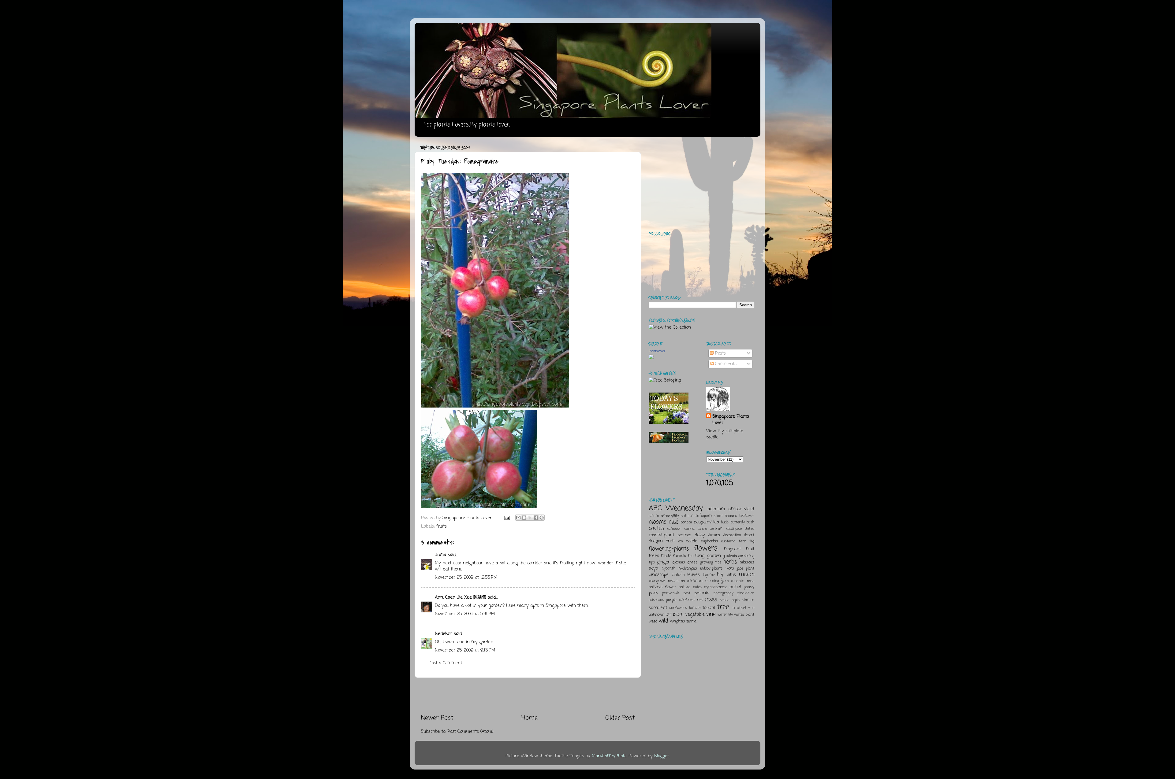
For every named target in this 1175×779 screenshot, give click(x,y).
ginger (663, 562)
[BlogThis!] (524, 518)
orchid (735, 587)
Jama (440, 555)
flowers (706, 548)
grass (692, 562)
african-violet (741, 509)
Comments (725, 364)
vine (711, 614)
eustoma (728, 541)
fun (691, 556)
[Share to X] (530, 518)
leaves (693, 574)
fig (751, 541)
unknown (656, 615)
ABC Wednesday (676, 508)
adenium (716, 509)
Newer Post (437, 718)
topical (709, 607)
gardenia (729, 556)
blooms (657, 522)
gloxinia (678, 562)
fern (742, 541)
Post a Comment (445, 663)
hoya (653, 568)
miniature (695, 581)
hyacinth (668, 568)
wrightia (677, 621)
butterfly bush (742, 522)
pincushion (745, 593)
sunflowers (678, 608)
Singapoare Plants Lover (730, 419)
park (653, 593)
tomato (694, 608)
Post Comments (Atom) (470, 731)
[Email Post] (506, 518)
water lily (725, 615)
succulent (658, 607)
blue (673, 522)
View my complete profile (724, 434)
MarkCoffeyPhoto (609, 756)
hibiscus (747, 562)
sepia (736, 600)
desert (749, 535)
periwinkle (671, 593)
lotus (731, 574)
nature (684, 587)
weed (653, 621)
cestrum (717, 529)
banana (731, 516)
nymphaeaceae (715, 587)
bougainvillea (706, 522)
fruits (441, 526)
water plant (744, 615)
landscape (659, 574)
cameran (674, 529)
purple (671, 600)
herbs (730, 562)
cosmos (684, 535)
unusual (675, 614)
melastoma (675, 581)
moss (749, 581)
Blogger (661, 756)
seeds (724, 600)
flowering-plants (669, 549)
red (700, 600)
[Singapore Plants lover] (651, 358)
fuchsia (679, 556)
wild (663, 621)
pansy (749, 587)
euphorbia (709, 541)
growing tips (710, 562)
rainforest (687, 600)
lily (720, 574)
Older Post (620, 718)
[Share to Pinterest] (542, 518)
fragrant (732, 549)
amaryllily (670, 516)
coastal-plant (661, 535)
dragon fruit (662, 541)
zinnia (691, 621)
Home (529, 718)
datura (714, 535)
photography (723, 593)
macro (746, 574)
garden (714, 555)
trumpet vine (743, 608)
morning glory (717, 581)
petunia (701, 593)
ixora (730, 568)
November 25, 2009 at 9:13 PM (465, 650)
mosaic (737, 581)
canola (702, 529)
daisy (700, 535)
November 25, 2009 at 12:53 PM (466, 577)
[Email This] (518, 518)
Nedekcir (443, 633)
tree (723, 607)
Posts (720, 353)
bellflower (746, 516)
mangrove (657, 581)
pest (687, 593)
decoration (732, 535)
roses (710, 600)
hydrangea (687, 568)
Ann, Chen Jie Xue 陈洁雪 (460, 597)
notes (697, 587)
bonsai (686, 522)
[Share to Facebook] (536, 518)
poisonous (656, 600)
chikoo (749, 529)
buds (725, 522)
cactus (656, 528)
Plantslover (657, 351)
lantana (678, 575)
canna (689, 529)
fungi (700, 555)
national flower (662, 587)
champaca (734, 529)
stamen (748, 600)
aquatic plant (712, 516)
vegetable (695, 614)
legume (708, 575)
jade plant (745, 568)
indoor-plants (711, 568)
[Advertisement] (527, 696)
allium (654, 516)
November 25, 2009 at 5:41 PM (465, 614)
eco (680, 541)
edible (691, 541)
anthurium (690, 516)
